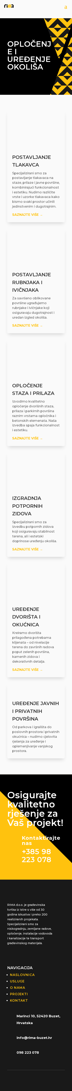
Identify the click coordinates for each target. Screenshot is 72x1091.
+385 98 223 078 (36, 855)
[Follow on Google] (10, 955)
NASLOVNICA (22, 975)
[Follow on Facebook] (18, 955)
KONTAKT (19, 1000)
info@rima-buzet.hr (34, 1038)
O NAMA (17, 988)
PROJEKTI (19, 994)
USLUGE (17, 981)
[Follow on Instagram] (26, 955)
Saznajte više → (27, 215)
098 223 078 (28, 1053)
